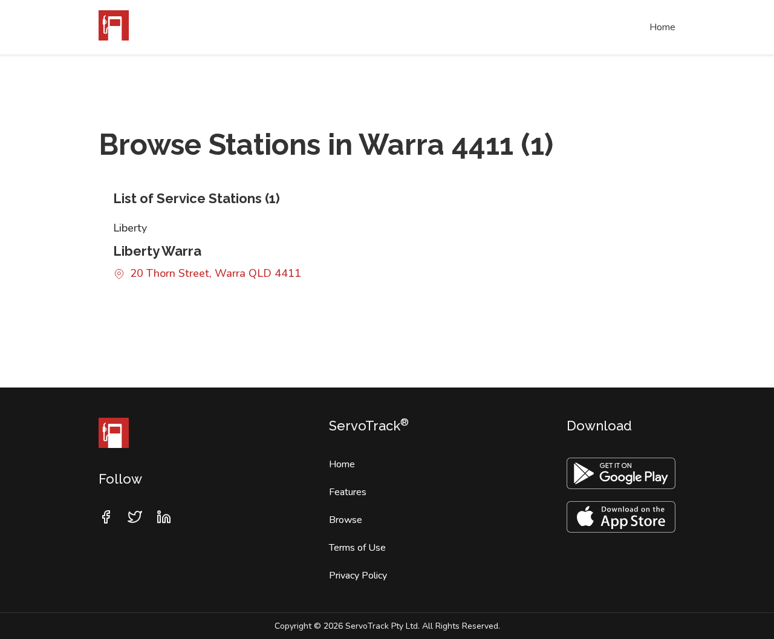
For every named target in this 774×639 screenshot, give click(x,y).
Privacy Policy (358, 575)
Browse (345, 520)
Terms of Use (357, 547)
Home (662, 27)
